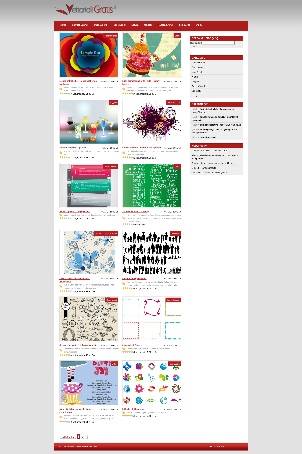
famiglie (154, 282)
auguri (129, 87)
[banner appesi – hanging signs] (89, 207)
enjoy (179, 215)
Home (63, 25)
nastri (77, 349)
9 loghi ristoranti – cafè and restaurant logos (212, 163)
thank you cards (104, 349)
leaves (73, 288)
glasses (107, 151)
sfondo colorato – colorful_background (141, 148)
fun (147, 218)
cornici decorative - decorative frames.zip (220, 125)
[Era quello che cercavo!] (69, 94)
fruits (171, 87)
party (151, 90)
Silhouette (184, 25)
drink (86, 151)
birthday (151, 215)
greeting (153, 218)
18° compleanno (133, 215)
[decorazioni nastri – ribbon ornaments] (89, 340)
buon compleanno (140, 87)
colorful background (135, 151)
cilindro (91, 415)
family (160, 282)
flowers (92, 87)
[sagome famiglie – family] (152, 273)
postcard (90, 419)
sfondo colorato (172, 151)
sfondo (79, 288)
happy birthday (141, 90)
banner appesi (70, 215)
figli (171, 282)
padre (148, 285)
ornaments (85, 349)
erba (102, 415)
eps (82, 87)
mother (142, 285)
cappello (83, 415)
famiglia (146, 282)
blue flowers (69, 285)
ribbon (93, 349)
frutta (176, 87)
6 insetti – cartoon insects (204, 168)
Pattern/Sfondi (165, 25)
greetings (130, 90)
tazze (97, 419)
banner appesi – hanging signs (74, 211)
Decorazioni (100, 25)
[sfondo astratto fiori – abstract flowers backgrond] (89, 76)
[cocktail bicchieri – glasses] (89, 143)
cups (97, 415)
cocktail (80, 151)
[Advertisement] (184, 8)
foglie (107, 285)
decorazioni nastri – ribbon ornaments (78, 345)
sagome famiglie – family (134, 278)
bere (65, 151)
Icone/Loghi (119, 25)
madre (135, 285)
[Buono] (67, 94)
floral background (96, 285)
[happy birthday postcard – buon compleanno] (89, 404)
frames (143, 349)
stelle (129, 154)
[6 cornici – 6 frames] (152, 340)
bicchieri (72, 151)
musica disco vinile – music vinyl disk (209, 172)
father (166, 282)
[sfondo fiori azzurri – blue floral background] (89, 273)
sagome (155, 285)
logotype (150, 413)
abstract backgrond (72, 87)
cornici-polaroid (207, 137)
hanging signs (97, 215)
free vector (101, 87)
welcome (73, 352)
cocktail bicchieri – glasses (73, 148)
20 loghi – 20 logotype (133, 409)
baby (129, 282)
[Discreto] (65, 94)
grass (66, 419)
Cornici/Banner (80, 25)
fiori (86, 87)
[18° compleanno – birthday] (152, 207)
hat (84, 419)
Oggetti (148, 25)
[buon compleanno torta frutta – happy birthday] (152, 76)
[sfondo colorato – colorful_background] (152, 143)
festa (155, 87)
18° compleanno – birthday (135, 211)
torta (156, 90)
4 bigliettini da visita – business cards (209, 150)
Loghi (143, 413)
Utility (199, 25)
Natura (134, 25)
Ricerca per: (196, 43)
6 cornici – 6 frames (132, 345)
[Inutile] (60, 94)
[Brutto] (63, 94)
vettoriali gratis (77, 90)
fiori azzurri (83, 285)
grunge (162, 151)
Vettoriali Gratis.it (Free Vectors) (85, 8)
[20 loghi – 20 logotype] (152, 404)
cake (173, 215)
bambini (135, 282)
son (161, 285)
